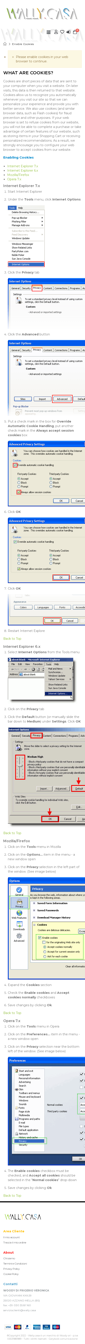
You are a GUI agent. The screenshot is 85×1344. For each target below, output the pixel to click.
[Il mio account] (56, 32)
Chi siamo (9, 1258)
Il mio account (11, 1237)
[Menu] (49, 32)
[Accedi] (68, 32)
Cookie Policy (11, 1274)
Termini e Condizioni (15, 1263)
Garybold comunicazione (63, 1338)
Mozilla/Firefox (18, 175)
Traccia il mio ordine (14, 1242)
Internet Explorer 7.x (22, 166)
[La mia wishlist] (62, 32)
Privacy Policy (11, 1268)
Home (5, 44)
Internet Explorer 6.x (22, 170)
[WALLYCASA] (42, 14)
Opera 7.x (14, 179)
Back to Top (12, 639)
